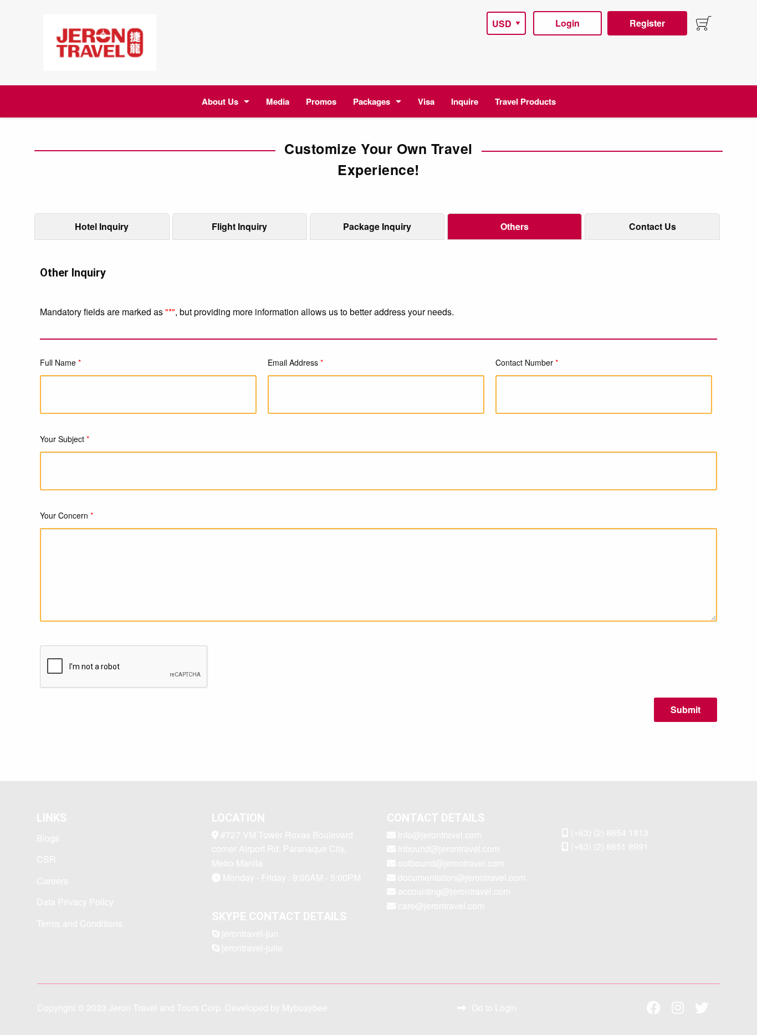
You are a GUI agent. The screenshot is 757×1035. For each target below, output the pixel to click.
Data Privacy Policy (75, 901)
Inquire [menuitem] (464, 101)
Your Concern (66, 515)
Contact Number (526, 362)
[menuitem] (99, 43)
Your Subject (64, 438)
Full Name (60, 362)
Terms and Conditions (79, 923)
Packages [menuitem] (371, 101)
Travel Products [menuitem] (525, 101)
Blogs (48, 838)
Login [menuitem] (567, 23)
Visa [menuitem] (426, 101)
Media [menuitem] (277, 101)
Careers (52, 880)
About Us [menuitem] (220, 101)
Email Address (295, 362)
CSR (46, 859)
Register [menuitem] (647, 23)
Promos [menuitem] (321, 101)
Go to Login (494, 1007)
